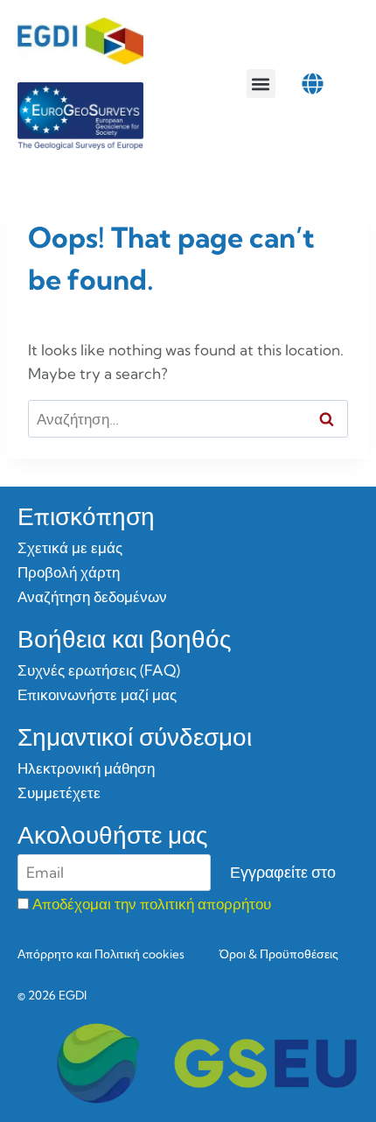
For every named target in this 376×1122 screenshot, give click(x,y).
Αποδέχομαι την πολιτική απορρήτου (151, 903)
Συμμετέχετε (59, 792)
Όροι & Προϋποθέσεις (278, 954)
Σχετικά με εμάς (69, 547)
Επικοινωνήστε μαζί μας (97, 694)
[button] (261, 83)
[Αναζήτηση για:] (188, 419)
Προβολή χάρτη (68, 572)
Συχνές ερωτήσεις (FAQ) (98, 670)
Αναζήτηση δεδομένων (92, 596)
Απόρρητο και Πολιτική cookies (101, 954)
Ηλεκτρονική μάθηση (86, 768)
